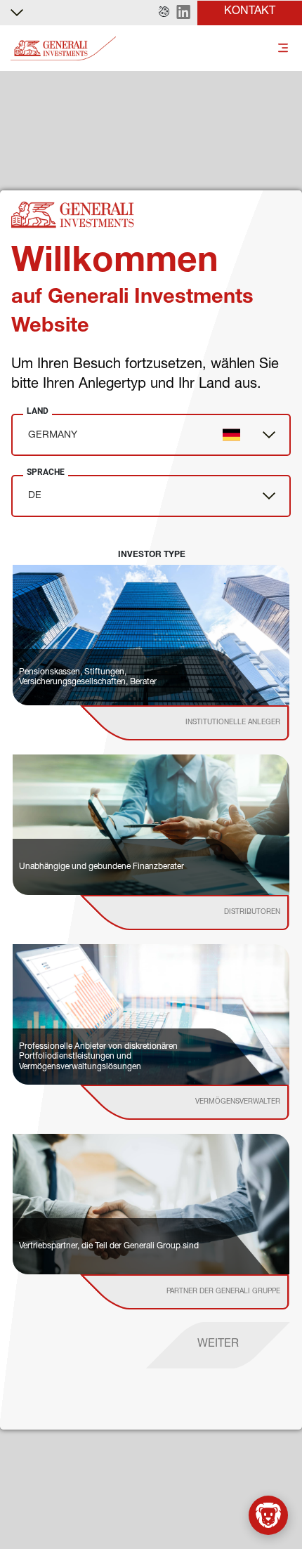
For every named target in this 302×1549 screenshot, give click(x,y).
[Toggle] (283, 48)
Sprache (46, 472)
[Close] (276, 1524)
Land (37, 411)
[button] (164, 12)
